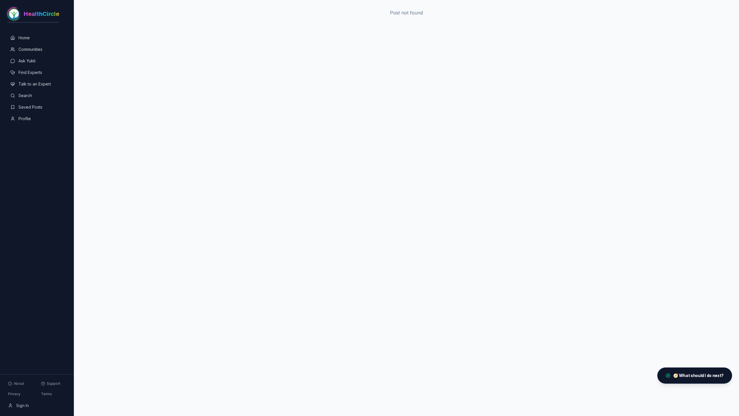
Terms (46, 394)
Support (53, 383)
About (19, 383)
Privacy (14, 394)
